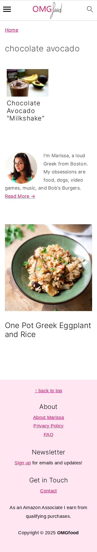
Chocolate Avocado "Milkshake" (25, 110)
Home (11, 30)
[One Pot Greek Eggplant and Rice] (48, 268)
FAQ (48, 434)
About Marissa (48, 417)
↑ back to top (48, 390)
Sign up (22, 462)
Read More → (20, 196)
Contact (48, 490)
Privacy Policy (48, 425)
